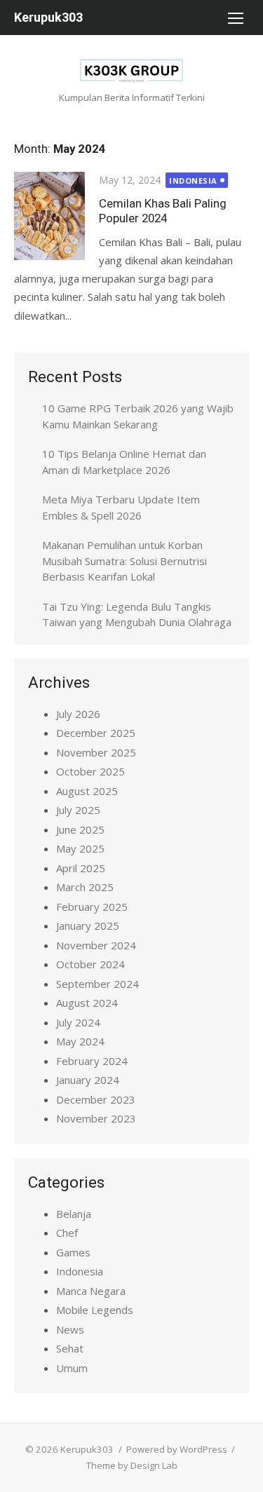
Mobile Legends (94, 1310)
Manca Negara (91, 1291)
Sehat (69, 1348)
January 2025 (87, 925)
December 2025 (95, 733)
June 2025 (80, 829)
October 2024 (90, 964)
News (70, 1329)
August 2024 (87, 1003)
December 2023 (95, 1099)
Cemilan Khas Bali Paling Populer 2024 (163, 210)
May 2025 (80, 848)
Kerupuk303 (48, 17)
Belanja (73, 1214)
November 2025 (96, 752)
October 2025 (90, 771)
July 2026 (78, 714)
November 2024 (96, 945)
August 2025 (87, 791)
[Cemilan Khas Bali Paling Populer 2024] (49, 216)
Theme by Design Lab (131, 1465)
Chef (67, 1233)
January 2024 (87, 1080)
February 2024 (92, 1061)
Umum (72, 1368)
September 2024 (97, 984)
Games (73, 1252)
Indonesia (193, 180)
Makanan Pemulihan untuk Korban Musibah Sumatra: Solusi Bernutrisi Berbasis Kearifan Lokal (124, 560)
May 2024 (80, 1041)
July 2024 (78, 1022)
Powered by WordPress (176, 1449)
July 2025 (78, 810)
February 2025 (92, 907)
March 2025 (85, 887)
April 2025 (80, 868)
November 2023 (96, 1118)
